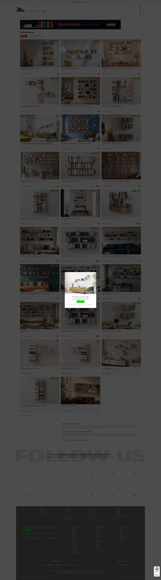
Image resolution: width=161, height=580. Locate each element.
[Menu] (159, 567)
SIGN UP (80, 301)
